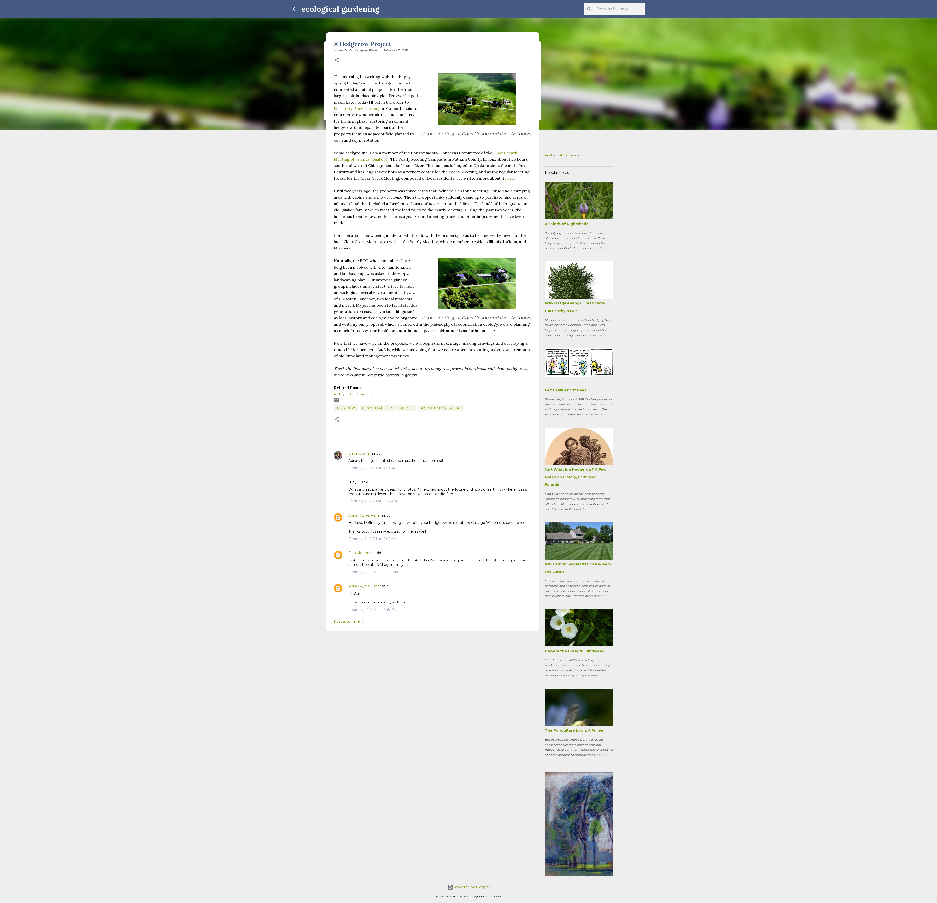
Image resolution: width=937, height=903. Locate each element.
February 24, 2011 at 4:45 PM (372, 609)
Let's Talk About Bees (565, 390)
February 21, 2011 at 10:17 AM (372, 501)
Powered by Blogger (471, 887)
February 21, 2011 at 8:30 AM (372, 468)
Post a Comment (349, 621)
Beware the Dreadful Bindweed (574, 651)
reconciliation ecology (441, 408)
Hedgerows (346, 408)
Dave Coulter (359, 453)
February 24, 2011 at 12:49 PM (373, 572)
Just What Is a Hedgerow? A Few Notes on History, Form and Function (575, 477)
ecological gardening (340, 9)
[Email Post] (337, 402)
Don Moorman (361, 553)
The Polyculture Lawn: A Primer (574, 730)
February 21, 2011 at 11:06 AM (372, 539)
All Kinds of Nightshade (567, 224)
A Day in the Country (353, 394)
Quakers (406, 408)
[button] (337, 60)
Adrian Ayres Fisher (364, 515)
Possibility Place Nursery (357, 108)
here (509, 178)
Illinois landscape (378, 408)
